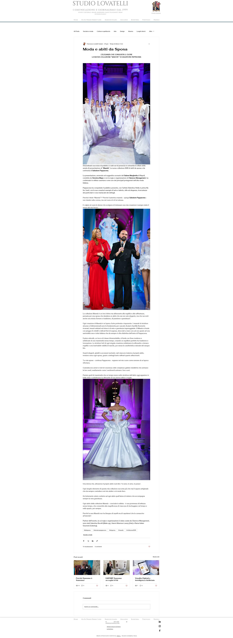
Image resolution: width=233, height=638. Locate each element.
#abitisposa (87, 530)
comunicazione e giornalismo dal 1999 (100, 9)
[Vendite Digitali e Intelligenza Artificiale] (146, 567)
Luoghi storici (141, 31)
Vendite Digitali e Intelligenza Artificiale (145, 579)
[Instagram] (159, 626)
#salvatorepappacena (100, 530)
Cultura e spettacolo (103, 31)
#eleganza (112, 530)
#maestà (120, 530)
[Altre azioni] (149, 44)
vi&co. (119, 636)
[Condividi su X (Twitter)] (88, 541)
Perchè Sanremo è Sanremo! (84, 579)
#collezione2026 (131, 530)
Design (122, 31)
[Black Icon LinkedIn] (159, 621)
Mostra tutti (156, 557)
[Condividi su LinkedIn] (92, 541)
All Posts (76, 31)
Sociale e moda (88, 31)
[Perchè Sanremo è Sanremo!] (87, 567)
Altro (150, 31)
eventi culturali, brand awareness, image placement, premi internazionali (100, 13)
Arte (115, 31)
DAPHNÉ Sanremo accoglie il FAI (114, 579)
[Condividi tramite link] (97, 541)
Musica (130, 31)
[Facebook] (159, 630)
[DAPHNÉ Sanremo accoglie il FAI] (116, 567)
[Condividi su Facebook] (84, 541)
